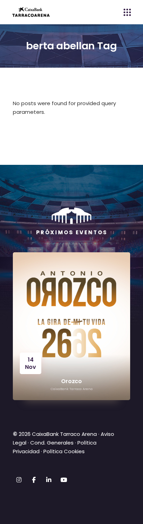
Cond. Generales (52, 442)
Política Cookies (64, 451)
